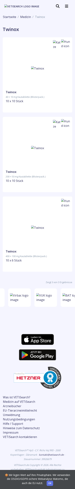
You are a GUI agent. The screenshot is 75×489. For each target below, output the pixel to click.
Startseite (9, 17)
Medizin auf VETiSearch (19, 402)
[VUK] (45, 297)
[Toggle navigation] (58, 6)
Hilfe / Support (13, 424)
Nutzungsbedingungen (19, 419)
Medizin (25, 17)
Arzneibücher (12, 406)
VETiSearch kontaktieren (20, 437)
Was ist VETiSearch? (16, 397)
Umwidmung (11, 415)
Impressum (10, 432)
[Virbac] (19, 297)
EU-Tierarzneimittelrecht (20, 410)
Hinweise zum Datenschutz (21, 428)
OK (50, 483)
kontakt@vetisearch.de (51, 454)
